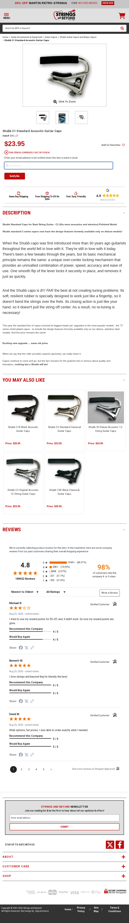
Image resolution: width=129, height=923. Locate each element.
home (68, 909)
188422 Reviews (28, 578)
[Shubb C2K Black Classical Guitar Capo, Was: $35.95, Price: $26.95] (64, 470)
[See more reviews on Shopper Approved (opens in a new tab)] (32, 648)
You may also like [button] (64, 380)
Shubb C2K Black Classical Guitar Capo (64, 491)
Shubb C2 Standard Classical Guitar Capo (64, 429)
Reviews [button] (64, 529)
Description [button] (64, 213)
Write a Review (109, 592)
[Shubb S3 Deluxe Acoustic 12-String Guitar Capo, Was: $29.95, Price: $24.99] (106, 407)
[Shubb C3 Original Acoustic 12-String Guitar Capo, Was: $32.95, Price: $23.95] (23, 470)
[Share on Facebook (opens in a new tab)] (21, 648)
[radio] (64, 563)
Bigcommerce (42, 911)
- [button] (124, 213)
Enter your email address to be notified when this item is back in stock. (41, 157)
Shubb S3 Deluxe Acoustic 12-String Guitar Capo (106, 429)
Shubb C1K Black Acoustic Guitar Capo (23, 429)
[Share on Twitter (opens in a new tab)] (27, 647)
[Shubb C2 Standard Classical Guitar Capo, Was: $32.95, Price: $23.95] (64, 407)
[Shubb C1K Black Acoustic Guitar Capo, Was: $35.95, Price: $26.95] (23, 407)
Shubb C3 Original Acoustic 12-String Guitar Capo (23, 491)
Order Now (107, 3)
